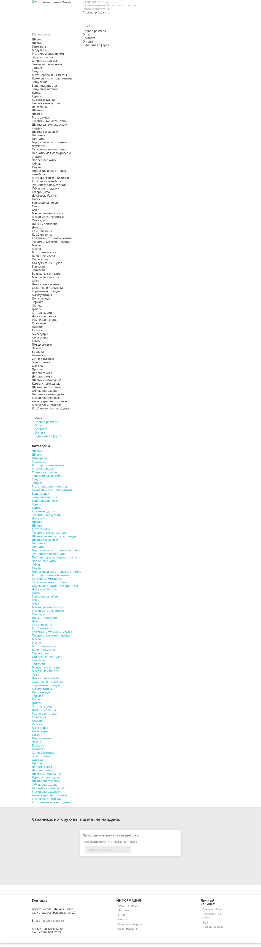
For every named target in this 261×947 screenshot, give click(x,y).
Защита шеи (40, 82)
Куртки (37, 96)
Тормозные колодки (46, 291)
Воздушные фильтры (46, 274)
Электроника (41, 362)
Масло (36, 249)
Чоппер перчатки (44, 160)
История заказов (213, 926)
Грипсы (37, 309)
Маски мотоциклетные (48, 217)
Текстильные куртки (46, 103)
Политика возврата (130, 924)
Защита (37, 71)
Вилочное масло (43, 256)
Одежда (37, 366)
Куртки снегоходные (46, 384)
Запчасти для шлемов (47, 64)
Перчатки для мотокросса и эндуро (51, 154)
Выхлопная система (45, 284)
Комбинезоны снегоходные (51, 408)
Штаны (37, 114)
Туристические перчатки (49, 149)
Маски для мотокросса (48, 213)
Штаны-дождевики (45, 132)
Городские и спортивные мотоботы (49, 172)
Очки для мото (42, 220)
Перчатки (38, 139)
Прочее (37, 369)
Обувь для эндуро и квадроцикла (45, 190)
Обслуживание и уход (47, 263)
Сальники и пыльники (47, 288)
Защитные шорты (44, 85)
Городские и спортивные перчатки (49, 144)
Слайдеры (39, 323)
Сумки (36, 341)
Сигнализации (42, 313)
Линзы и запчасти (44, 224)
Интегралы (39, 46)
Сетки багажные (43, 359)
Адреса (207, 922)
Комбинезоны (42, 234)
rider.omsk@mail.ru (52, 920)
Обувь (36, 167)
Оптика (37, 305)
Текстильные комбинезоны (51, 242)
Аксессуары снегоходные (49, 401)
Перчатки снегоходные (48, 394)
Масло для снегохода (46, 405)
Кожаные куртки (43, 100)
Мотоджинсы (41, 117)
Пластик (37, 327)
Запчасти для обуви (45, 203)
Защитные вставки (45, 89)
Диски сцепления (44, 316)
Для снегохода (42, 376)
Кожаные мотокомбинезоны (52, 238)
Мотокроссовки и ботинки (50, 178)
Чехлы (36, 348)
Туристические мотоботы (49, 185)
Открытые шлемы (44, 61)
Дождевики (40, 107)
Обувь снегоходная (45, 391)
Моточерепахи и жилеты (49, 75)
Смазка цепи (41, 259)
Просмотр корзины (96, 12)
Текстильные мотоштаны (49, 121)
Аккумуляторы (42, 295)
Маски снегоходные (46, 398)
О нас (121, 914)
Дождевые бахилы (44, 195)
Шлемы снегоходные (46, 380)
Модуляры (39, 50)
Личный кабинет (213, 909)
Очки (35, 210)
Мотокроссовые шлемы (48, 54)
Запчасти (38, 270)
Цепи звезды (41, 298)
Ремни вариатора (44, 320)
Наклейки (38, 355)
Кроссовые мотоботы (47, 181)
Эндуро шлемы (42, 57)
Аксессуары (40, 337)
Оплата (122, 919)
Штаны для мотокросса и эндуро (49, 126)
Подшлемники (42, 344)
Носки (36, 199)
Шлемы (37, 43)
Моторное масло (44, 252)
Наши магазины (128, 928)
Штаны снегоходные (46, 387)
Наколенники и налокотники (52, 78)
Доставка (123, 910)
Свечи (36, 281)
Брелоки (38, 352)
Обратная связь (128, 905)
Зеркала (37, 302)
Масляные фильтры (45, 277)
